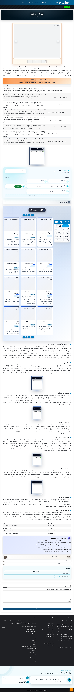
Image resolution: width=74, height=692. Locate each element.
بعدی (32, 215)
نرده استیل (34, 659)
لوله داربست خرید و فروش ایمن (30, 655)
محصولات (23, 2)
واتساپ (18, 186)
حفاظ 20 (39, 16)
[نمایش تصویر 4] (29, 61)
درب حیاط (31, 2)
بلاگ (27, 2)
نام (70, 599)
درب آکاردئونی (49, 2)
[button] (37, 561)
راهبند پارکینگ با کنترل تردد (31, 648)
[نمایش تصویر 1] (44, 61)
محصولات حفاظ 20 (33, 657)
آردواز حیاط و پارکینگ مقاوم (31, 629)
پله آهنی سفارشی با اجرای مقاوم (30, 631)
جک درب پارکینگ (33, 633)
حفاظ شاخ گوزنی (37, 2)
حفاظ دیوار (44, 2)
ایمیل (35, 603)
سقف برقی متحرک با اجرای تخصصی (30, 652)
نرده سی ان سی (33, 661)
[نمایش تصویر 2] (39, 61)
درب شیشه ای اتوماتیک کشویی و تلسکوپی (29, 646)
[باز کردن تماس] (71, 689)
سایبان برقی (34, 650)
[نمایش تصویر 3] (34, 61)
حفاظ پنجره (56, 2)
